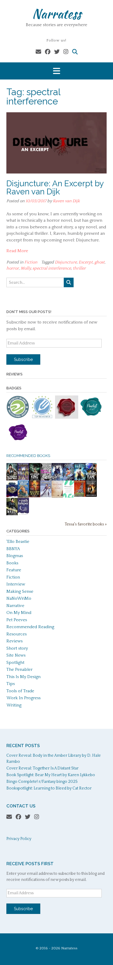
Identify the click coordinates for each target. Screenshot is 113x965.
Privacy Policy (18, 838)
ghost (99, 262)
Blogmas (14, 555)
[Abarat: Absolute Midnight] (79, 495)
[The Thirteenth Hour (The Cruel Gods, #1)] (57, 479)
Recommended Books (28, 455)
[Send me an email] (38, 52)
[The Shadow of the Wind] (57, 497)
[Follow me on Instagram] (65, 52)
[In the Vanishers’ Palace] (68, 479)
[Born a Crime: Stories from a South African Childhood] (23, 496)
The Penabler (19, 669)
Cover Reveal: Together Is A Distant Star (42, 768)
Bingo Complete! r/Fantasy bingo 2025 (42, 781)
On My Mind (18, 612)
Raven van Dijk (66, 201)
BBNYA (13, 548)
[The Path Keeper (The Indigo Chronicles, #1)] (23, 513)
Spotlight (15, 662)
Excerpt (86, 262)
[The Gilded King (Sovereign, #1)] (12, 497)
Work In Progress (23, 697)
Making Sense (19, 591)
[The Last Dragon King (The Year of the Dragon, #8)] (34, 479)
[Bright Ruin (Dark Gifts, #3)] (34, 496)
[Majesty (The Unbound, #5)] (79, 479)
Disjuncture (66, 262)
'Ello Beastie (17, 541)
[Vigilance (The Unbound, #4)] (91, 495)
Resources (16, 634)
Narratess (56, 13)
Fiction (30, 262)
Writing (13, 705)
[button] (56, 70)
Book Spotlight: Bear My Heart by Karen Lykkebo (50, 775)
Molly (26, 268)
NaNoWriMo (18, 598)
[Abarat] (23, 478)
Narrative (15, 605)
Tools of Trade (20, 690)
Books (12, 563)
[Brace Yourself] (46, 479)
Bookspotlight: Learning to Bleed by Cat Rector (49, 788)
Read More (17, 250)
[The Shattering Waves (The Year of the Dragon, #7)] (12, 514)
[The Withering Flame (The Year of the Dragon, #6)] (91, 479)
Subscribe (23, 359)
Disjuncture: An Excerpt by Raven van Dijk (54, 187)
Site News (15, 655)
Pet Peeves (16, 619)
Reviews (14, 641)
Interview (15, 584)
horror (12, 268)
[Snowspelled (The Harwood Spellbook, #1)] (46, 496)
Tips (10, 683)
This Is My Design (23, 676)
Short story (17, 648)
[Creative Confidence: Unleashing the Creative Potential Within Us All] (68, 496)
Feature (13, 570)
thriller (79, 268)
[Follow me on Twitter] (57, 52)
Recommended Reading (30, 626)
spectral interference (51, 268)
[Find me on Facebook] (47, 52)
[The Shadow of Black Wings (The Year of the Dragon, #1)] (12, 479)
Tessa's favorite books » (86, 524)
